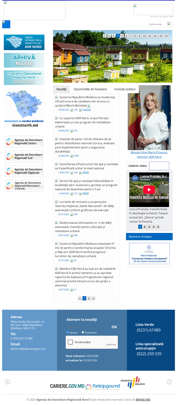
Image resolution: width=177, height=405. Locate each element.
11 (150, 36)
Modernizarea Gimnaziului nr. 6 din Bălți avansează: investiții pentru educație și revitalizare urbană (83, 227)
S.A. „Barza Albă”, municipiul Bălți (79, 78)
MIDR (86, 172)
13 (161, 36)
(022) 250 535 (149, 353)
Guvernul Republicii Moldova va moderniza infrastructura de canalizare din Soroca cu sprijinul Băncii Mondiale (85, 101)
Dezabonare (91, 333)
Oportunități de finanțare (90, 89)
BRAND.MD (143, 400)
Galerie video (137, 166)
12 (155, 36)
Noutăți (61, 89)
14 (166, 36)
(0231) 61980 (149, 330)
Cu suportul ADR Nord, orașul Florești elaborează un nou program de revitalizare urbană (83, 122)
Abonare (74, 333)
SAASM (87, 109)
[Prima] (6, 27)
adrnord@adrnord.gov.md (28, 349)
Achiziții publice (125, 89)
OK (114, 326)
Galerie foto (159, 166)
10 (144, 36)
